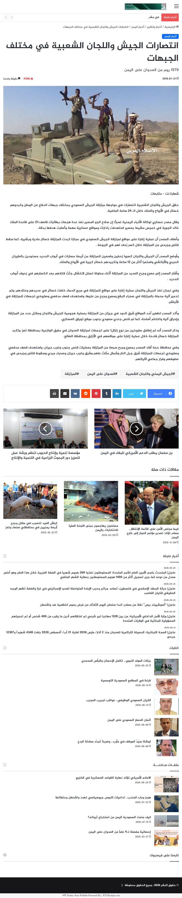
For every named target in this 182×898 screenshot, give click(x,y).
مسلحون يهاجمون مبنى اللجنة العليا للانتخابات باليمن (93, 528)
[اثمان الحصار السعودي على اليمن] (166, 727)
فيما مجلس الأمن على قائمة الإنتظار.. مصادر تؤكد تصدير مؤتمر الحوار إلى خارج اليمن (153, 533)
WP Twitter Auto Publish (75, 896)
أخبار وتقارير (154, 27)
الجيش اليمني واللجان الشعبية (149, 374)
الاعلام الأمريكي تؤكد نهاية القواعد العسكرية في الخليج (113, 777)
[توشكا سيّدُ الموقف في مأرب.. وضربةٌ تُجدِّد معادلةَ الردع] (166, 748)
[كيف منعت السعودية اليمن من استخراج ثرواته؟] (166, 821)
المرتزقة (71, 374)
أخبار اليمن (137, 27)
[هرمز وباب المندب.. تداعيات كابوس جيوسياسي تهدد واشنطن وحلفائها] (166, 803)
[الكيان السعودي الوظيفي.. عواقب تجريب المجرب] (166, 706)
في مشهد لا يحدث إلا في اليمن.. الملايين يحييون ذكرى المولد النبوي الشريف (112, 17)
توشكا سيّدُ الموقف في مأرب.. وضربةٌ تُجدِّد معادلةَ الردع (114, 741)
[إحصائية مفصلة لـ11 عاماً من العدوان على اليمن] (166, 838)
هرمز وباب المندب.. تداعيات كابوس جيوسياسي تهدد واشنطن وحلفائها (103, 797)
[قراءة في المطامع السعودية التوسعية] (166, 686)
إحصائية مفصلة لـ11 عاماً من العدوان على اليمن (120, 832)
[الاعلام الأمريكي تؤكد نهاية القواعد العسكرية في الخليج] (166, 784)
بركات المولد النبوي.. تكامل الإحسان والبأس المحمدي (116, 660)
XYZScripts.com (111, 896)
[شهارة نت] (145, 6)
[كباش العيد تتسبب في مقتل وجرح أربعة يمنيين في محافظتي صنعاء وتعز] (30, 500)
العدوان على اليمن (101, 374)
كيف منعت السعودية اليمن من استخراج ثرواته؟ (119, 817)
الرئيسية (170, 27)
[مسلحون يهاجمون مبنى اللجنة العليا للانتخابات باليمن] (91, 501)
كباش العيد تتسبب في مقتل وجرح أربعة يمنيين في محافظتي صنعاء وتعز (31, 525)
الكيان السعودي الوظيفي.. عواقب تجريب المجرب (118, 700)
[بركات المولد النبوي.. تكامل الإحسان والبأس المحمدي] (166, 667)
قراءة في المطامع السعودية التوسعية (126, 680)
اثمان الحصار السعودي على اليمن (129, 720)
